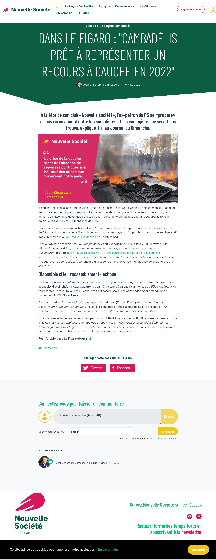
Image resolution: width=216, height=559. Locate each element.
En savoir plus (108, 549)
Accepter (198, 549)
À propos (104, 6)
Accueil (91, 26)
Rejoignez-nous (191, 9)
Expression (50, 348)
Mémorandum (123, 6)
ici (89, 338)
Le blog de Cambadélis (79, 6)
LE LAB (82, 12)
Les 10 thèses (149, 6)
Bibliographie (64, 12)
